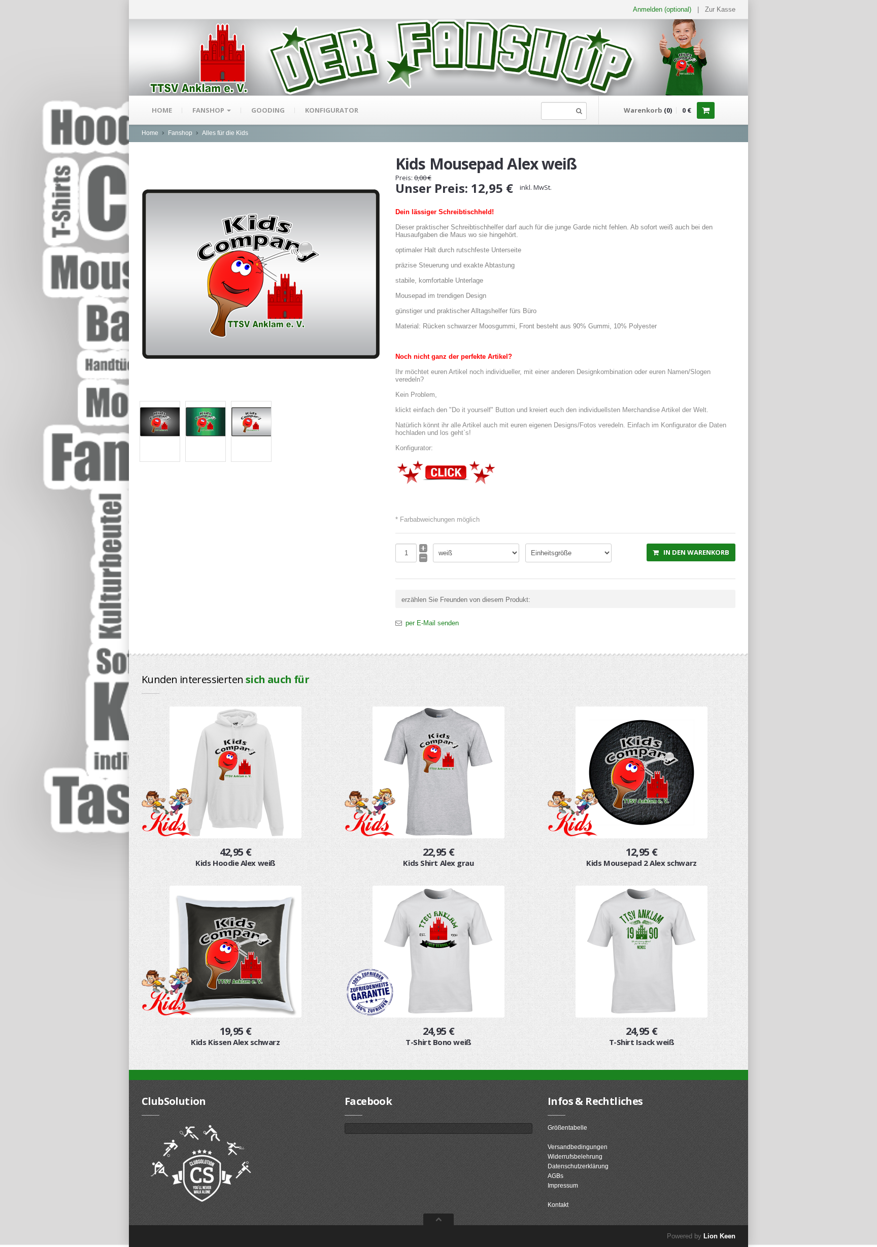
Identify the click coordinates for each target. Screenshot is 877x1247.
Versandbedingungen (578, 1147)
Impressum (563, 1185)
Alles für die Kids (225, 133)
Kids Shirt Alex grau (438, 863)
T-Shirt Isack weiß (641, 1042)
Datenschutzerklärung (578, 1166)
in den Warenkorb (694, 552)
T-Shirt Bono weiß (438, 1042)
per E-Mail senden (432, 623)
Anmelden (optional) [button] (662, 9)
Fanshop (209, 110)
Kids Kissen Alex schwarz (235, 1042)
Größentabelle (567, 1127)
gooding (268, 110)
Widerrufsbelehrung (575, 1156)
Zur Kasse (720, 9)
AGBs (555, 1175)
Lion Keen (719, 1236)
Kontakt (558, 1204)
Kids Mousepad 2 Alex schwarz (641, 863)
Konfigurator (331, 110)
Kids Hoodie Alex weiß (235, 863)
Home (162, 110)
